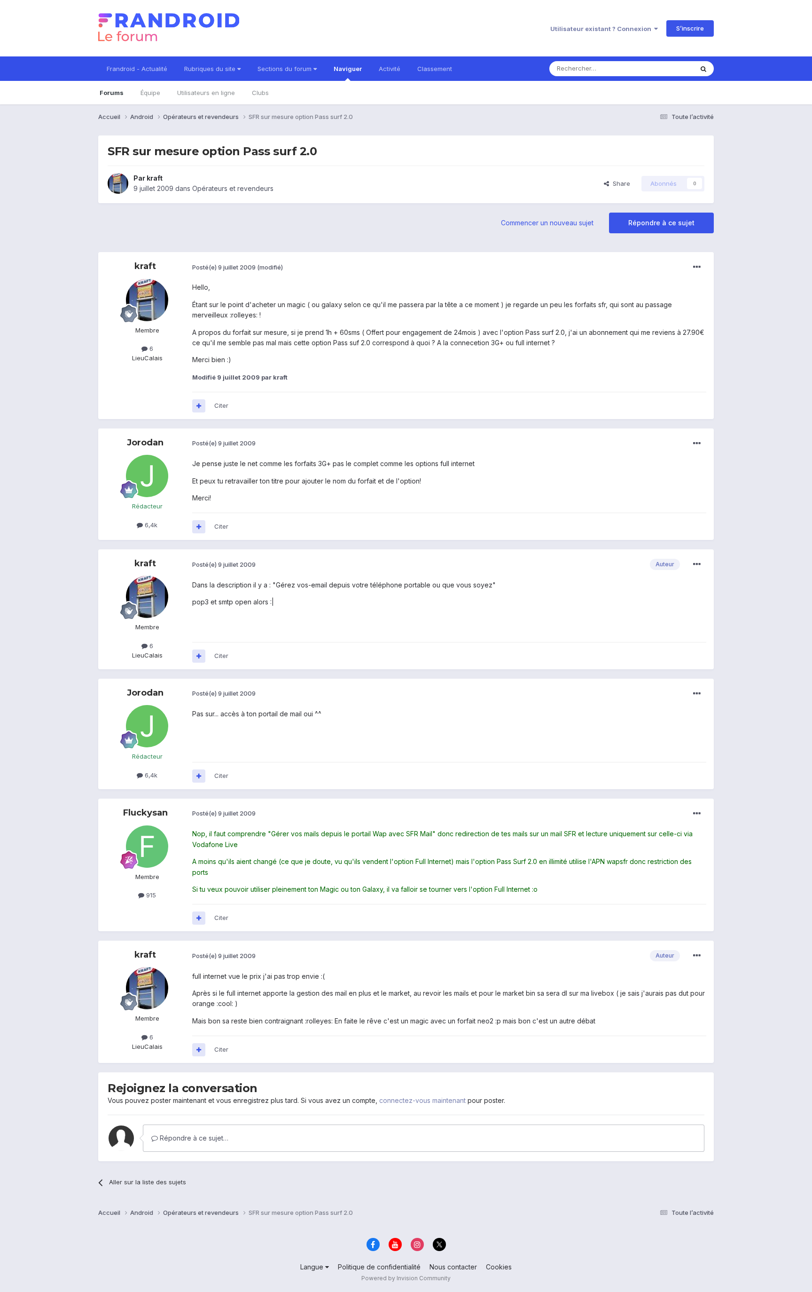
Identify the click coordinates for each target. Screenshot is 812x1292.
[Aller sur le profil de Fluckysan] (147, 846)
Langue (312, 1267)
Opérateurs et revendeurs (232, 188)
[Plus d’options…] (696, 267)
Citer (221, 405)
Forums (112, 92)
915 (150, 895)
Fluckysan (145, 813)
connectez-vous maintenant (422, 1100)
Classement (434, 68)
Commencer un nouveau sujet (547, 223)
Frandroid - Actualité (137, 68)
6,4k (150, 525)
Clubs (260, 92)
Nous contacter (453, 1267)
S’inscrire (690, 28)
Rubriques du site (210, 68)
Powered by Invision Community (406, 1278)
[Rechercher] (703, 68)
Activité (389, 68)
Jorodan (145, 442)
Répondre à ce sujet (661, 223)
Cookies (499, 1267)
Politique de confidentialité (379, 1267)
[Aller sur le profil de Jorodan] (147, 476)
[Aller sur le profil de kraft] (118, 183)
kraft (155, 178)
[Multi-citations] (198, 405)
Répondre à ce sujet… (193, 1138)
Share (619, 183)
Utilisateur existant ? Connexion (602, 28)
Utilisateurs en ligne (206, 92)
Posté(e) (224, 267)
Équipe (150, 92)
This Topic (665, 68)
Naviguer (348, 68)
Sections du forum (285, 68)
